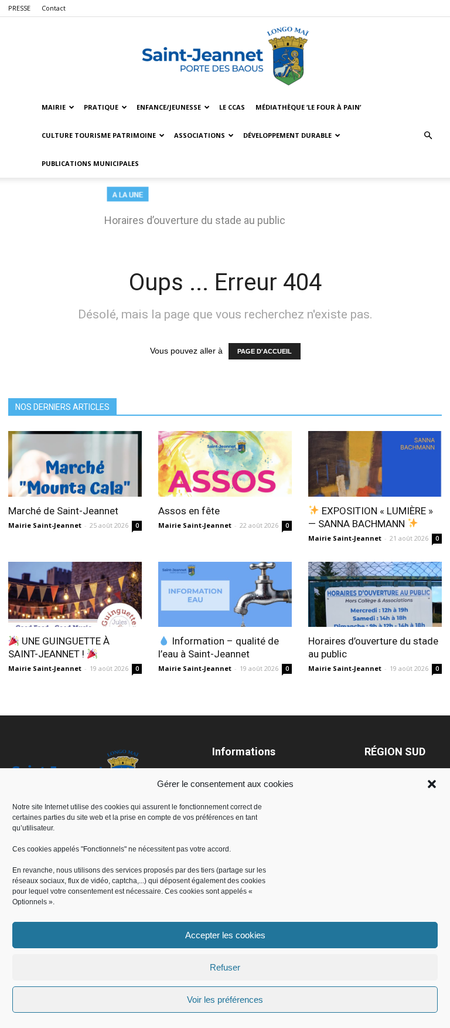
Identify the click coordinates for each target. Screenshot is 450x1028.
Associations (199, 135)
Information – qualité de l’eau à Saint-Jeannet (218, 647)
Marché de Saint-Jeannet (63, 511)
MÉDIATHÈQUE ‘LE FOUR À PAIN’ (308, 107)
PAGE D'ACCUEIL (264, 351)
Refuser (225, 967)
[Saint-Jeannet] (225, 56)
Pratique (101, 107)
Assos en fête (189, 511)
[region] (225, 212)
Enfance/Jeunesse (169, 107)
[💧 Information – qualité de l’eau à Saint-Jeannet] (225, 594)
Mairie (54, 107)
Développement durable (287, 135)
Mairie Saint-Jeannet (44, 525)
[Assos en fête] (225, 464)
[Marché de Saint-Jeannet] (75, 464)
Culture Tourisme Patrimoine (99, 135)
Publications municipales (90, 163)
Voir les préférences (225, 1000)
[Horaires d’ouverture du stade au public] (375, 594)
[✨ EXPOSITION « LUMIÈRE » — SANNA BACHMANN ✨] (375, 464)
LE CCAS (232, 107)
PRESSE (19, 8)
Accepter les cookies (225, 935)
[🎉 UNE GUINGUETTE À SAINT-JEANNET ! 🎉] (75, 594)
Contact (54, 8)
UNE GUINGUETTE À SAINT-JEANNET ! (59, 647)
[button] (432, 784)
